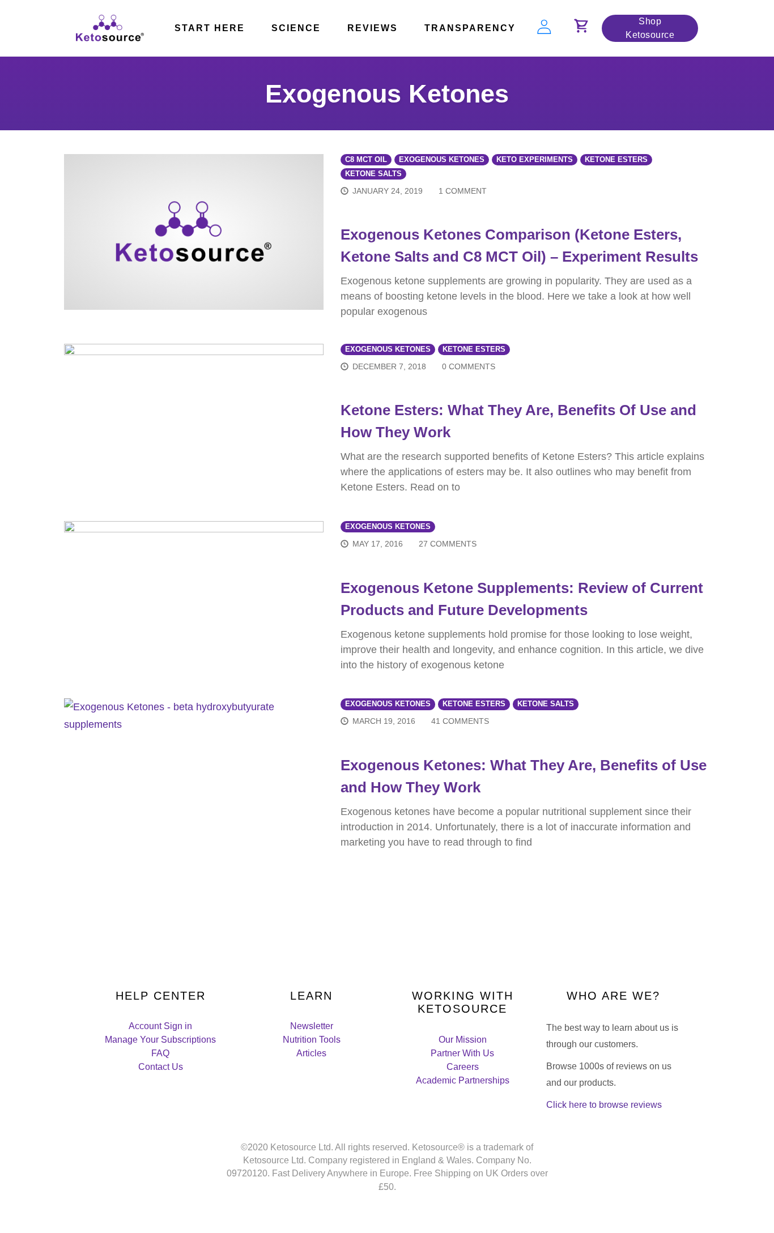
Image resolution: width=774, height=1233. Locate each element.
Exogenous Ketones (441, 160)
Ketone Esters (616, 160)
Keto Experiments (534, 160)
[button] (581, 30)
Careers (462, 1067)
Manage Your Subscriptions (160, 1039)
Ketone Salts (373, 174)
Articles (311, 1053)
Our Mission (463, 1039)
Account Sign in (160, 1026)
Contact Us (160, 1067)
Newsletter (311, 1026)
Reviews (372, 28)
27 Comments (448, 543)
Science (296, 28)
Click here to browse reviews (604, 1105)
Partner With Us (462, 1053)
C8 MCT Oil (366, 160)
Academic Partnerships (462, 1080)
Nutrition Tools (312, 1039)
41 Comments (460, 721)
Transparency (470, 28)
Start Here (210, 28)
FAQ (160, 1053)
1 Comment (463, 190)
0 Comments (468, 366)
